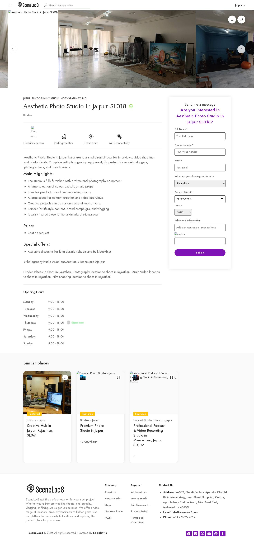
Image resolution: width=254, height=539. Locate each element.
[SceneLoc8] (28, 5)
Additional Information (188, 220)
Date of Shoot (183, 192)
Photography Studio (45, 98)
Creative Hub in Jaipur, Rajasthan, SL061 (40, 430)
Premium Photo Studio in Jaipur (92, 428)
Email (178, 160)
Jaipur (26, 98)
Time (178, 205)
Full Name (181, 129)
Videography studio (74, 98)
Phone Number (184, 145)
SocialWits (100, 533)
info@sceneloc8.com (185, 512)
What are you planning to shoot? (194, 176)
